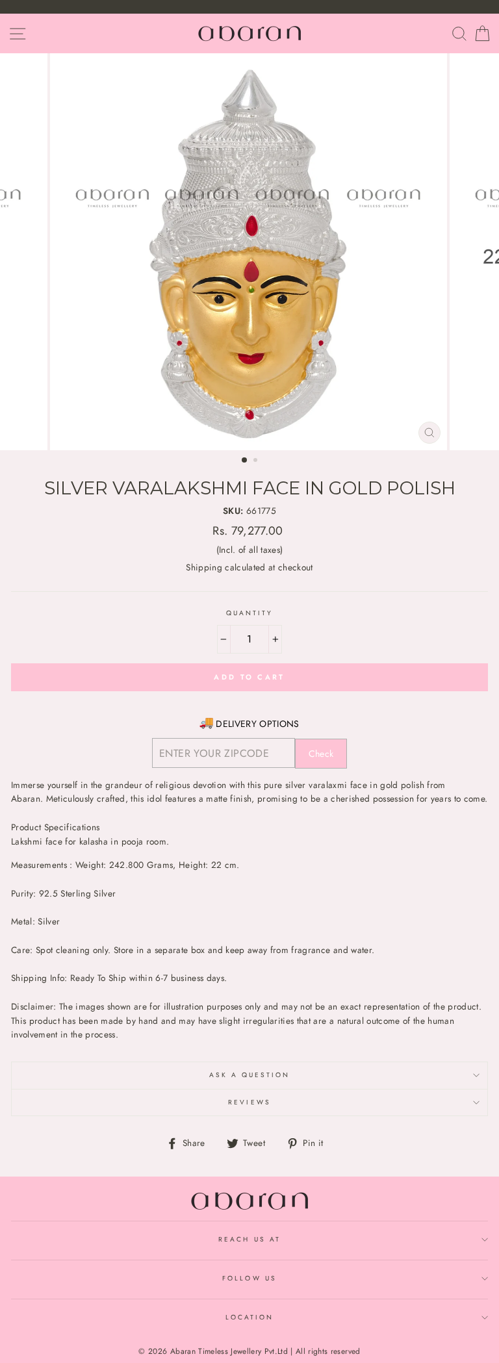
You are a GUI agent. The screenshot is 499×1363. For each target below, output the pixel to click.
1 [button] (245, 460)
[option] (250, 251)
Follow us (249, 1278)
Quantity (249, 613)
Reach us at (249, 1239)
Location (249, 1317)
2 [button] (256, 461)
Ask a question (249, 1075)
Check (321, 753)
